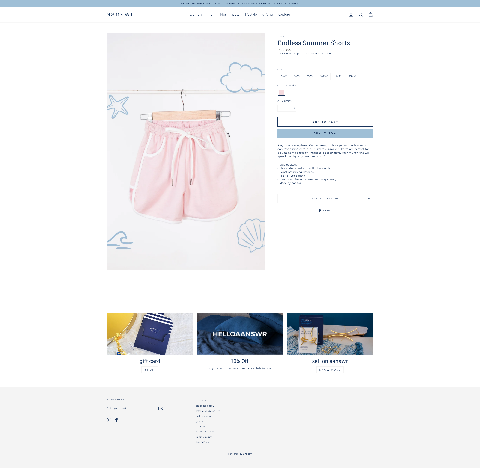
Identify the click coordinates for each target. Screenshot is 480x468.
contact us (202, 441)
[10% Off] (240, 334)
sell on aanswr (204, 416)
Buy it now (325, 133)
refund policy (204, 436)
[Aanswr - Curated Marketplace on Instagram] (109, 420)
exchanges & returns (208, 411)
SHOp (149, 369)
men (211, 14)
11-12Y (338, 76)
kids (223, 14)
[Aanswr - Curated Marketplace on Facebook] (116, 420)
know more (330, 369)
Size (281, 70)
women (196, 14)
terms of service (205, 431)
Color (287, 85)
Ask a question (325, 198)
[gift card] (150, 334)
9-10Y (324, 76)
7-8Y (310, 76)
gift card (201, 421)
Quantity (285, 101)
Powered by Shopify (240, 453)
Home (281, 36)
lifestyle (251, 14)
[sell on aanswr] (330, 334)
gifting (267, 14)
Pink (281, 92)
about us (201, 400)
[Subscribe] (160, 408)
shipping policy (205, 405)
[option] (240, 3)
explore (284, 14)
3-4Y (284, 76)
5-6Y (297, 76)
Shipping (299, 53)
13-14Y (353, 76)
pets (235, 14)
